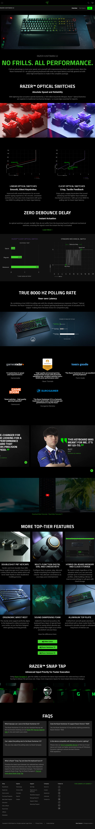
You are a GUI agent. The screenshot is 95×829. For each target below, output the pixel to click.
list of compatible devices (69, 745)
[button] (2, 3)
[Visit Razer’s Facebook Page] (59, 787)
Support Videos (34, 801)
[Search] (88, 2)
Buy (90, 8)
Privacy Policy (39, 823)
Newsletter (5, 815)
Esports (18, 796)
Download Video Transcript (39, 514)
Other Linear (48, 641)
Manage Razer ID (34, 798)
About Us (46, 787)
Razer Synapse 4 (21, 677)
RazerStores (5, 787)
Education (4, 802)
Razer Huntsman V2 (48, 653)
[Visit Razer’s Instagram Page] (59, 790)
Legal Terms (29, 823)
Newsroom (46, 793)
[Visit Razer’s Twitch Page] (59, 805)
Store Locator (5, 793)
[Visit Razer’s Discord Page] (59, 808)
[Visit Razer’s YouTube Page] (59, 799)
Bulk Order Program (7, 799)
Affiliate (4, 812)
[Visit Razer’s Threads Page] (59, 793)
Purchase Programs (7, 796)
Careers (46, 790)
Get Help (32, 787)
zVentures (46, 796)
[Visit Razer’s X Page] (59, 796)
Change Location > (88, 823)
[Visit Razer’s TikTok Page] (59, 802)
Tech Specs (82, 8)
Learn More (47, 230)
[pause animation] (91, 470)
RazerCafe (4, 790)
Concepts (18, 793)
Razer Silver (5, 809)
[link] (47, 3)
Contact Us (47, 799)
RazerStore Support (35, 794)
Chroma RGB (19, 790)
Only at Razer (5, 805)
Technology (19, 787)
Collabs (18, 799)
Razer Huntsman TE (48, 647)
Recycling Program (35, 804)
